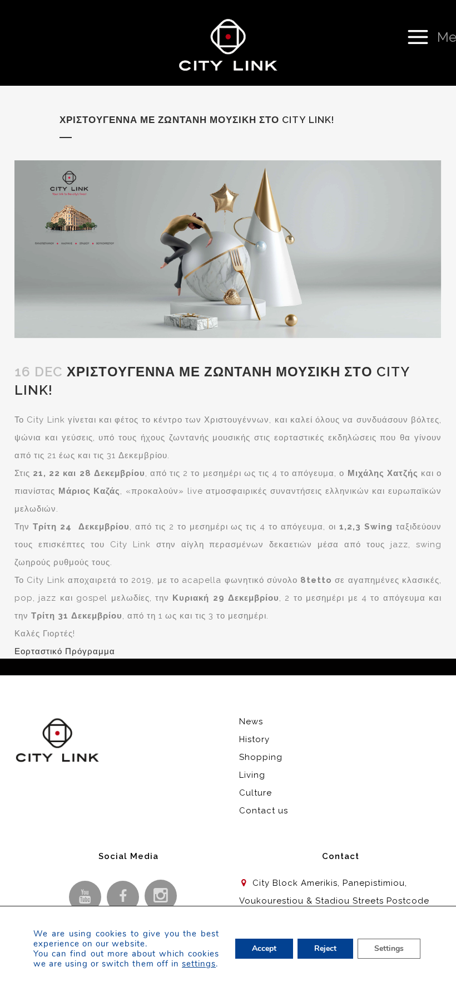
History (254, 739)
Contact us (263, 811)
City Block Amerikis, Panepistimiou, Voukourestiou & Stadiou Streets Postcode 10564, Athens (334, 901)
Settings (389, 948)
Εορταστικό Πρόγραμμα (64, 651)
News (251, 722)
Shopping (260, 757)
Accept (264, 948)
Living (252, 775)
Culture (255, 793)
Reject (325, 948)
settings (199, 964)
